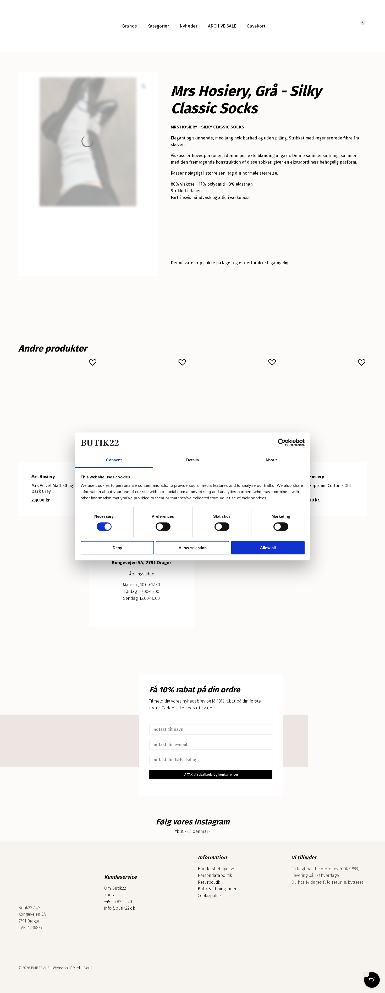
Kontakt (111, 894)
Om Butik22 (115, 888)
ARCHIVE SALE (222, 26)
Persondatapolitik (215, 875)
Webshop (60, 968)
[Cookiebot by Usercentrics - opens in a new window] (282, 442)
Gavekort (256, 26)
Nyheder (188, 26)
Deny (117, 547)
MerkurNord (82, 968)
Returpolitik (209, 882)
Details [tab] (192, 460)
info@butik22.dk (119, 908)
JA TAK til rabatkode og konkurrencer (210, 774)
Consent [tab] (114, 460)
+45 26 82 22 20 (118, 901)
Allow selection (193, 547)
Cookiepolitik (210, 895)
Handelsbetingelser (217, 868)
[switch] (163, 526)
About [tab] (271, 460)
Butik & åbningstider (217, 888)
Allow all (268, 547)
